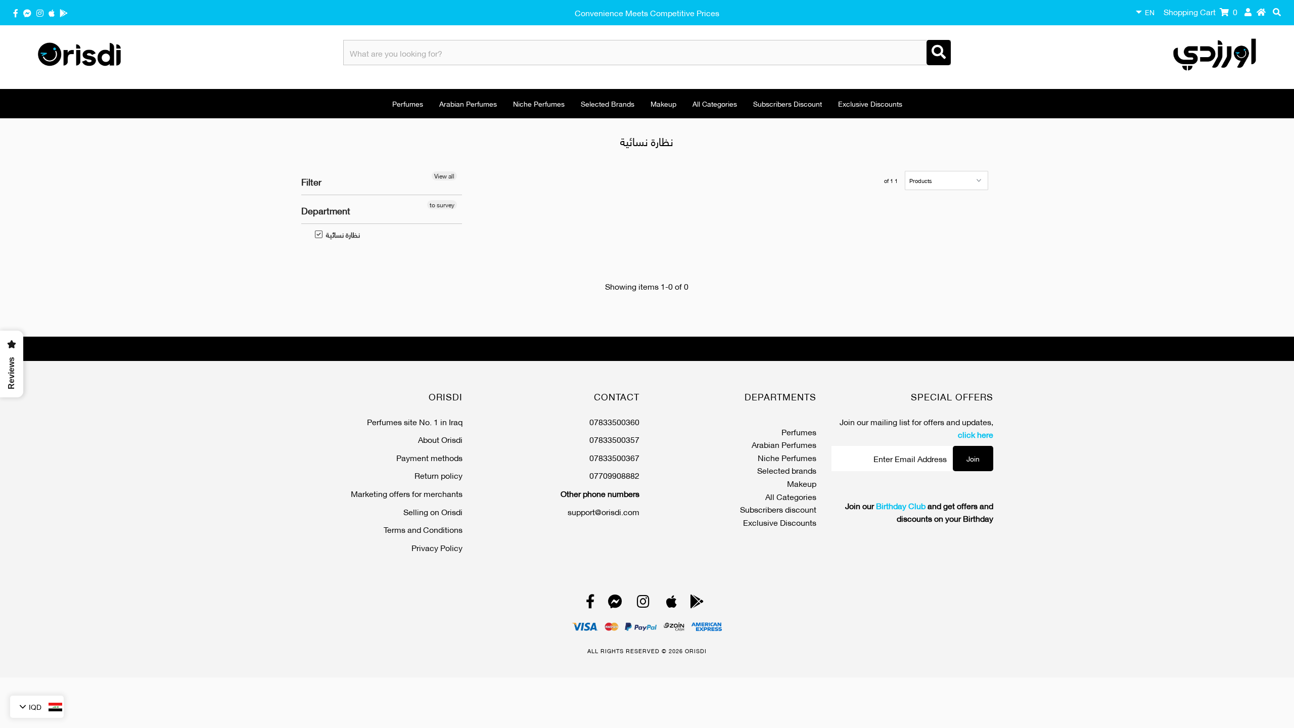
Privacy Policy (437, 547)
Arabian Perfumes (468, 103)
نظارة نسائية (337, 234)
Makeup (663, 103)
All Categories (714, 103)
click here (975, 434)
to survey (442, 204)
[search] (1277, 12)
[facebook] (15, 12)
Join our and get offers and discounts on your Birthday (919, 512)
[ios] (52, 12)
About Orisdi (440, 439)
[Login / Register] (1248, 12)
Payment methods (429, 457)
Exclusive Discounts (870, 103)
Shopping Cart (1200, 11)
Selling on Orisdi (433, 511)
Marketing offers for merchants (407, 493)
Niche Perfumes (539, 103)
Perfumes (407, 103)
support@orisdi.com (603, 511)
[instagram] (39, 12)
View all (444, 175)
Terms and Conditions (423, 529)
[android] (64, 12)
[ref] (27, 12)
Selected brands (607, 103)
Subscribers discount (787, 103)
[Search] (939, 52)
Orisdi (696, 651)
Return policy (438, 475)
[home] (1261, 12)
